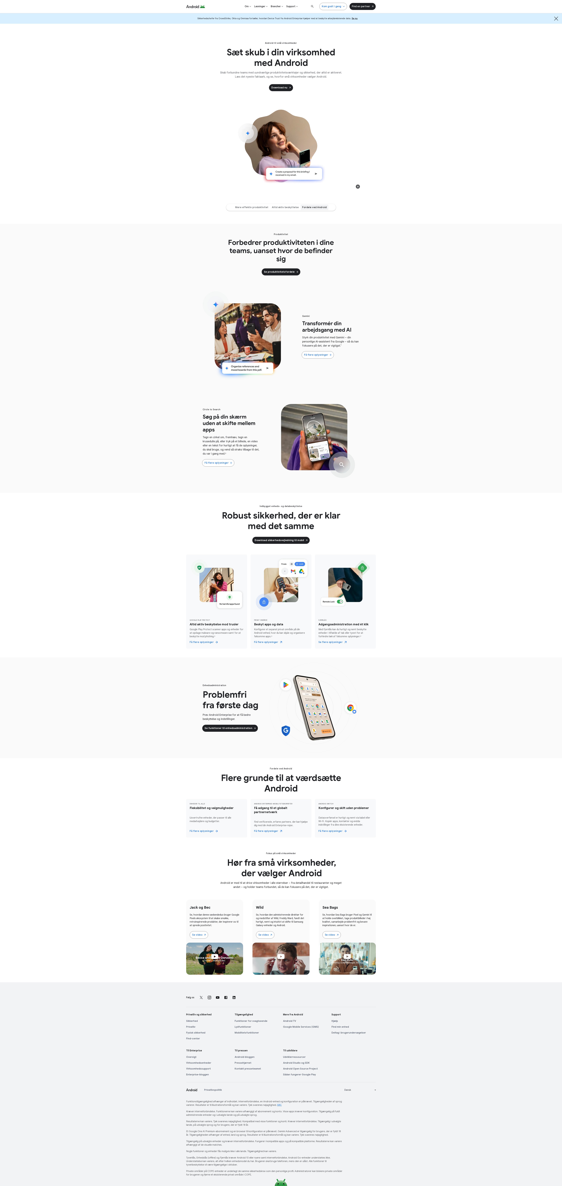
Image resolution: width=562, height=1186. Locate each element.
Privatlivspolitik (213, 1090)
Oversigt (191, 1057)
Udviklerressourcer (294, 1057)
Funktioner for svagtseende (251, 1021)
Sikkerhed (192, 1021)
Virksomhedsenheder (198, 1062)
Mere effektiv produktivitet (251, 207)
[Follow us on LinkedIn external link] (234, 997)
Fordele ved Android (314, 207)
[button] (357, 186)
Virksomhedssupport (198, 1068)
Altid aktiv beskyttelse (285, 207)
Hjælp (334, 1021)
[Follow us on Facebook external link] (225, 997)
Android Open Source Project (300, 1068)
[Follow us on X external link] (201, 997)
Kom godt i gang (331, 6)
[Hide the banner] (556, 18)
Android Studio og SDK (296, 1062)
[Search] (312, 6)
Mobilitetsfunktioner (247, 1032)
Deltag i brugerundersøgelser (348, 1032)
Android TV (289, 1021)
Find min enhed (340, 1026)
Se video (197, 934)
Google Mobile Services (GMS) (301, 1026)
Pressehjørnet (243, 1062)
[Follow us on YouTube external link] (217, 997)
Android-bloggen (245, 1057)
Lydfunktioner (243, 1026)
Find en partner (361, 6)
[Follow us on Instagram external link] (209, 997)
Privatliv (190, 1026)
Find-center (193, 1038)
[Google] (195, 6)
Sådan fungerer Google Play (299, 1074)
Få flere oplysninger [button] (316, 354)
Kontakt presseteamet (248, 1068)
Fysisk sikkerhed (195, 1032)
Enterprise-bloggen (197, 1074)
